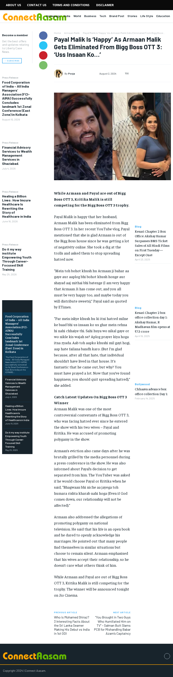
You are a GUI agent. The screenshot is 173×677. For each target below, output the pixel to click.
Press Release (10, 77)
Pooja (71, 73)
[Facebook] (43, 35)
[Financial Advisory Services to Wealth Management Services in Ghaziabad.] (17, 180)
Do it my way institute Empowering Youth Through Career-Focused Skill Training (16, 259)
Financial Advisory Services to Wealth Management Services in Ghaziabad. (17, 155)
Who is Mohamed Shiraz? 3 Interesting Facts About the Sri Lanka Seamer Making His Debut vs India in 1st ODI (72, 625)
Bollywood (142, 384)
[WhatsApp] (43, 65)
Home (57, 32)
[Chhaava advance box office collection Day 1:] (153, 361)
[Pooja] (59, 73)
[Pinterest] (43, 55)
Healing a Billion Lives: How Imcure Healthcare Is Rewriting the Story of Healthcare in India (16, 206)
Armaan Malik (72, 32)
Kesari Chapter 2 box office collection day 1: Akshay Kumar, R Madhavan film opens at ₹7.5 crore (152, 321)
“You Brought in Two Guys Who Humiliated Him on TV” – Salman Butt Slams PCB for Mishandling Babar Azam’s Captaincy (112, 625)
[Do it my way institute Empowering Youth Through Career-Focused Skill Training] (17, 286)
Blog (138, 226)
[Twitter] (43, 45)
